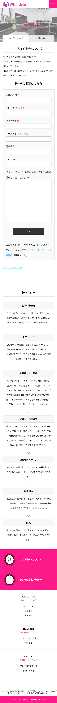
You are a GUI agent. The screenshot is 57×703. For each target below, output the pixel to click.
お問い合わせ (41, 38)
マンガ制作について (28, 666)
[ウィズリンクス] (15, 4)
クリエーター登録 (28, 638)
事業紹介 (28, 615)
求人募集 (29, 643)
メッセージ (28, 606)
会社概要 (28, 611)
